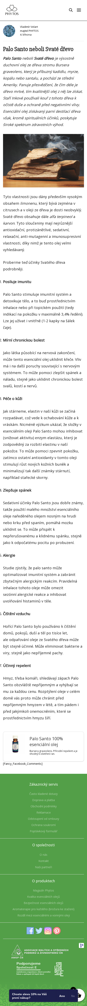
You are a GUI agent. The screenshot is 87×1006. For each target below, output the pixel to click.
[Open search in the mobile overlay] (71, 9)
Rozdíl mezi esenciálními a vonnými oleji (43, 915)
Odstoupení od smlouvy (43, 819)
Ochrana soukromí (43, 825)
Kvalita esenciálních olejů (43, 897)
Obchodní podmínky (44, 806)
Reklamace (43, 812)
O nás (43, 855)
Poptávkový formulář (43, 831)
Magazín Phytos (43, 890)
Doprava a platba (43, 800)
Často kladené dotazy (43, 794)
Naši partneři (43, 867)
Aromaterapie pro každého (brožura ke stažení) (43, 909)
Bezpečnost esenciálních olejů (43, 903)
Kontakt (43, 861)
